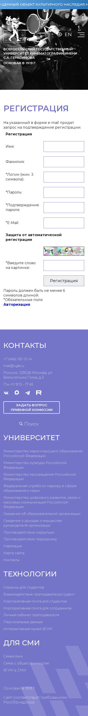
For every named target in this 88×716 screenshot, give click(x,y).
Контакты (11, 560)
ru (22, 366)
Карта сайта (13, 553)
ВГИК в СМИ (14, 670)
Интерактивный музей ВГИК (28, 629)
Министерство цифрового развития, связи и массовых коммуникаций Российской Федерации (41, 502)
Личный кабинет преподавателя (31, 615)
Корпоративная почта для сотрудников (37, 608)
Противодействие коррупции (28, 532)
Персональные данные (23, 622)
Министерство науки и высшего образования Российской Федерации (42, 453)
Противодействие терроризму (30, 539)
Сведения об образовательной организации (41, 514)
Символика (13, 656)
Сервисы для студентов (23, 587)
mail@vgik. (12, 366)
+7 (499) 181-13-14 (17, 359)
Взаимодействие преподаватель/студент (39, 594)
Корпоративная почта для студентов (35, 601)
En (68, 34)
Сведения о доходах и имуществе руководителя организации (32, 522)
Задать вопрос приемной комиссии (32, 407)
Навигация (12, 546)
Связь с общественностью (26, 663)
